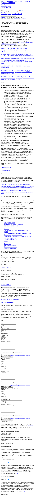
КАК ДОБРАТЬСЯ (9, 223)
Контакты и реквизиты (10, 245)
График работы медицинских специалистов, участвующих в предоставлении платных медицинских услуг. (17, 192)
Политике (30, 425)
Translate (24, 11)
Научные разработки (10, 238)
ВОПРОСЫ (14, 226)
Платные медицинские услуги (13, 235)
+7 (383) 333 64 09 (6, 267)
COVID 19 (7, 241)
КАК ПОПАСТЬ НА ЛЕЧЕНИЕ (13, 224)
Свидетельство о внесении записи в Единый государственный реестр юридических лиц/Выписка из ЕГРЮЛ (17, 50)
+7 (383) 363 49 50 (6, 285)
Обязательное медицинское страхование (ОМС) (18, 233)
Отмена (10, 356)
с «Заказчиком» (5, 170)
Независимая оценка (10, 248)
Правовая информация (10, 247)
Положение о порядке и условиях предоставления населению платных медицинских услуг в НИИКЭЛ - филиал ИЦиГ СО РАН (16, 72)
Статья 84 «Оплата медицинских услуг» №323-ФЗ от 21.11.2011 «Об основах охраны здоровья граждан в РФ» (17, 54)
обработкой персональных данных (20, 355)
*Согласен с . (16, 355)
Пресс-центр (7, 244)
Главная (3, 17)
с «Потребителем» (6, 167)
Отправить (4, 356)
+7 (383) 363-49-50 (6, 7)
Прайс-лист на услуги (19, 18)
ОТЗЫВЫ (7, 226)
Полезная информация (10, 239)
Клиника (6, 229)
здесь (16, 473)
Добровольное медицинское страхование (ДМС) (18, 236)
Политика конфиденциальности (10, 299)
